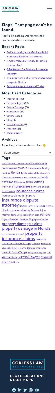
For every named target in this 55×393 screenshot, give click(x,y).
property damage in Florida (26, 228)
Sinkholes (12, 115)
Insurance (12, 98)
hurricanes (22, 186)
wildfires (15, 262)
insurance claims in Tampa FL (18, 195)
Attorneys (12, 128)
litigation (6, 210)
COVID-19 (22, 168)
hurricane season (40, 186)
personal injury (21, 210)
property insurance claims (22, 235)
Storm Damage (15, 107)
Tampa (23, 252)
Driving (46, 168)
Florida (15, 172)
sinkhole (36, 243)
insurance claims (30, 190)
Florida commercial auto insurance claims (24, 177)
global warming (35, 181)
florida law (21, 182)
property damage (40, 219)
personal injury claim (30, 214)
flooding (6, 172)
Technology (13, 133)
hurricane (7, 186)
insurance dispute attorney (20, 202)
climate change (38, 163)
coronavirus (9, 168)
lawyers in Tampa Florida (40, 205)
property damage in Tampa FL (13, 234)
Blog (9, 120)
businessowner (17, 163)
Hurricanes (13, 111)
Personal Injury (15, 103)
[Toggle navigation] (49, 9)
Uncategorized (15, 124)
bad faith (6, 163)
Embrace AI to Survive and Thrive (25, 86)
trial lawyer (31, 256)
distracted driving (35, 168)
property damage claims (22, 223)
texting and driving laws (37, 252)
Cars (26, 163)
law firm (23, 205)
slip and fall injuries (10, 248)
